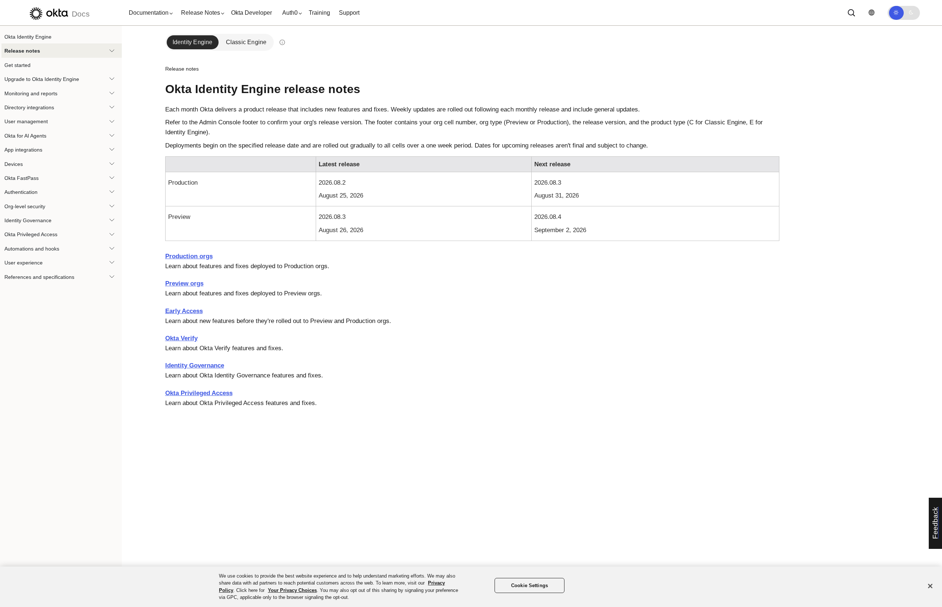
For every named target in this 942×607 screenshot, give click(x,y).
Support (349, 13)
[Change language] (871, 13)
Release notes (22, 51)
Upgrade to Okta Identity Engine (41, 79)
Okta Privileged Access (30, 234)
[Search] (851, 13)
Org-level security (24, 206)
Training (319, 13)
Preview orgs (184, 283)
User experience (23, 263)
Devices (13, 164)
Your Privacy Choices (292, 590)
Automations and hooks (31, 249)
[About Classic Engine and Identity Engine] (282, 42)
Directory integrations (29, 107)
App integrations (23, 150)
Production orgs (189, 256)
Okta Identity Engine (28, 37)
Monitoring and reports (30, 93)
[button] (149, 13)
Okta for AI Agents (25, 136)
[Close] (930, 586)
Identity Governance (28, 220)
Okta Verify (181, 338)
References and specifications (39, 277)
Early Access (184, 311)
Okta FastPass (21, 178)
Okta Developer (251, 13)
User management (26, 121)
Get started (17, 65)
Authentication (21, 192)
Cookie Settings (529, 585)
